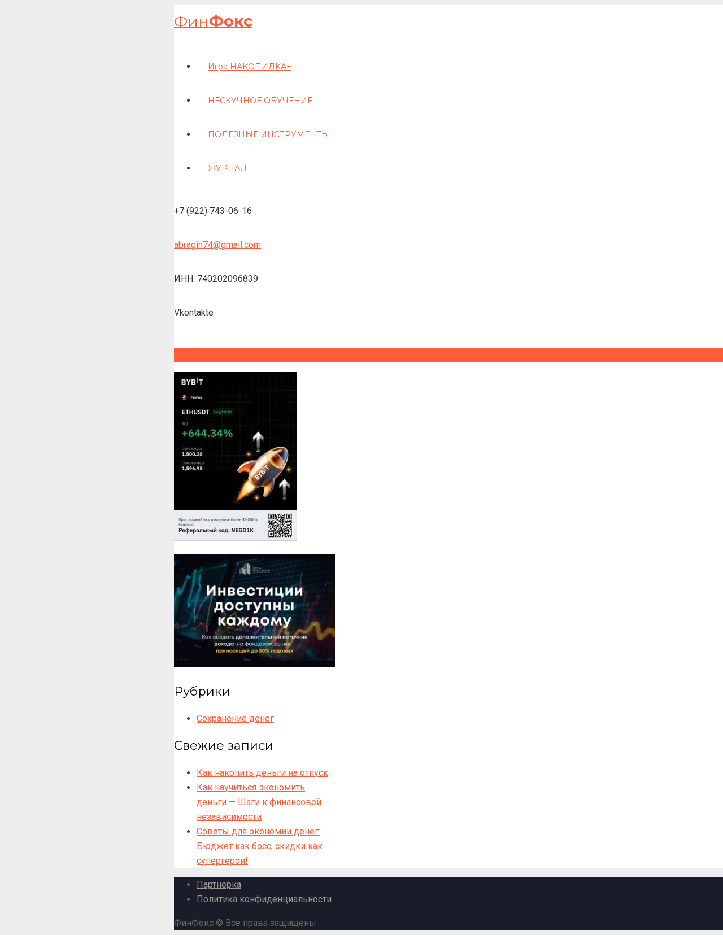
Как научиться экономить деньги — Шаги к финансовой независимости (259, 802)
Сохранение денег (235, 718)
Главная (190, 354)
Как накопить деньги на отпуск (262, 772)
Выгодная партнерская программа (282, 354)
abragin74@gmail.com (217, 244)
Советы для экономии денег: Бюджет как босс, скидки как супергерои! (260, 846)
